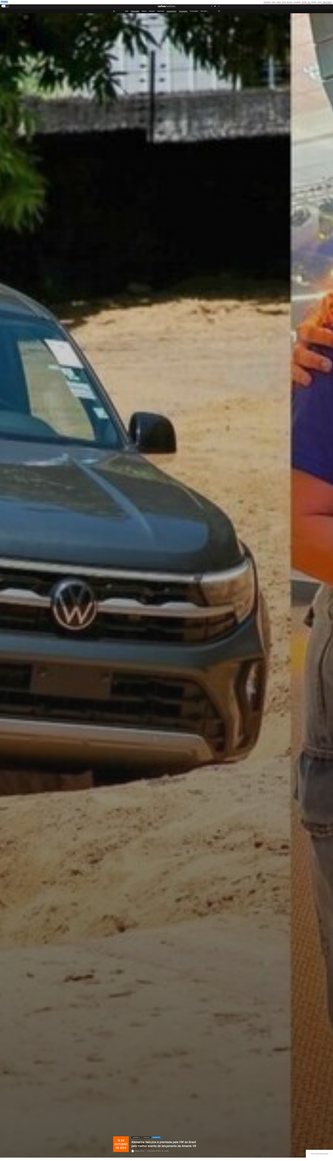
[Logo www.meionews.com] (4, 2)
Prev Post (314, 1154)
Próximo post (323, 1154)
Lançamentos (171, 11)
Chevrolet (160, 11)
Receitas (304, 2)
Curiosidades (297, 2)
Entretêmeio (267, 2)
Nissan (144, 11)
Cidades (279, 2)
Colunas (319, 2)
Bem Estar (290, 2)
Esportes (313, 2)
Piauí (309, 2)
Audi (126, 11)
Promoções (194, 11)
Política (274, 2)
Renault (152, 11)
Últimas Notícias (327, 2)
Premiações (183, 11)
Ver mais (204, 11)
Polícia (284, 2)
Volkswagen (135, 11)
